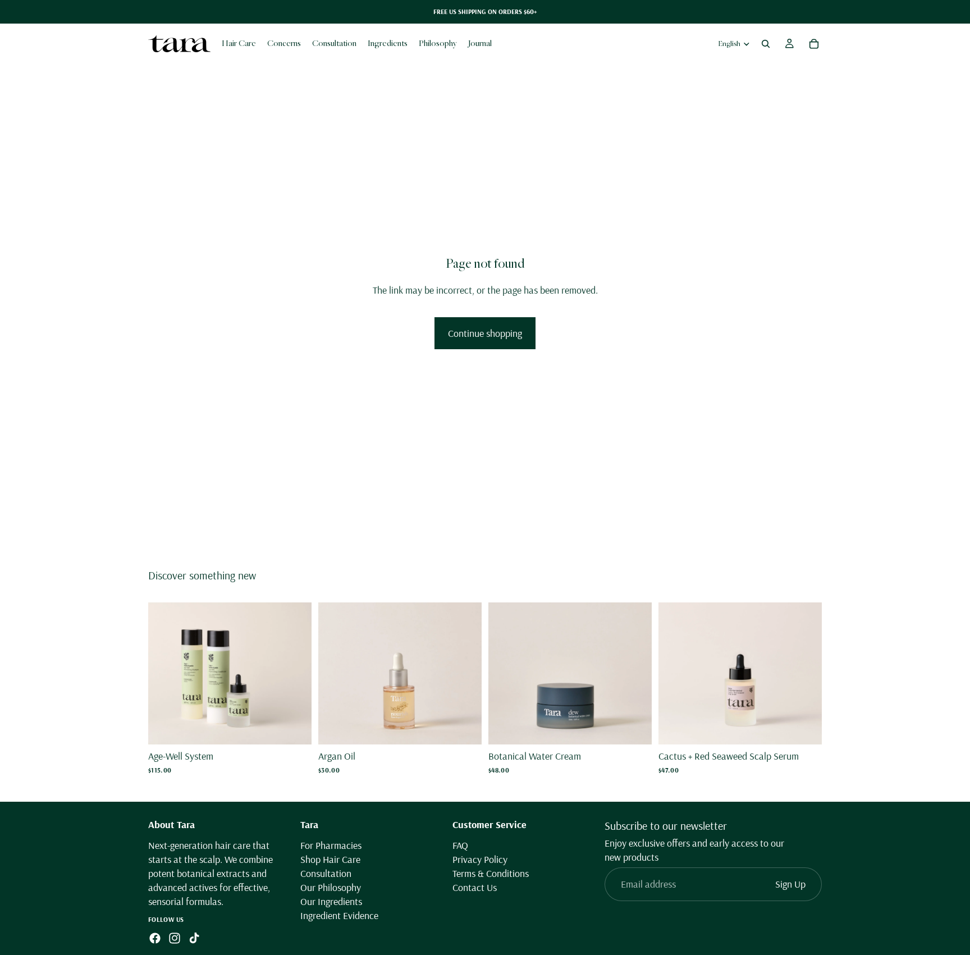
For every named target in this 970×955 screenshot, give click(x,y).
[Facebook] (155, 938)
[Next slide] (295, 673)
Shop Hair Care (330, 859)
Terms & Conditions (490, 873)
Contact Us (474, 887)
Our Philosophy (330, 887)
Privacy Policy (479, 859)
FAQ (460, 845)
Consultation (325, 873)
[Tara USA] (179, 43)
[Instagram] (174, 938)
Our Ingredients (331, 901)
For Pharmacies (331, 845)
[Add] (294, 728)
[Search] (765, 43)
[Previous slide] (165, 673)
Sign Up (790, 884)
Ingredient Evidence (339, 916)
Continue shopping (485, 333)
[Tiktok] (194, 938)
